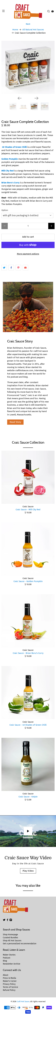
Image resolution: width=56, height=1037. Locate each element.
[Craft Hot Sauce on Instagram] (10, 920)
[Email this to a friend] (25, 267)
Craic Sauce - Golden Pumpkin (28, 581)
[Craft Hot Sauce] (28, 11)
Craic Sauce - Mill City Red (28, 509)
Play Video (28, 870)
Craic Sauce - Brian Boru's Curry (28, 653)
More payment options (28, 254)
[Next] (36, 98)
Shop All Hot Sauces (12, 940)
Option (4, 210)
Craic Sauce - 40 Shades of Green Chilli (28, 725)
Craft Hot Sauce (23, 1001)
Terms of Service (10, 987)
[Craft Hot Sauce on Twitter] (4, 920)
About (5, 975)
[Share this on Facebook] (11, 267)
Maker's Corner (10, 981)
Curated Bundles (10, 937)
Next (28, 24)
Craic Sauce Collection (28, 442)
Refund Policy (9, 990)
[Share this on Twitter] (4, 267)
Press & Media (9, 978)
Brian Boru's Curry (10, 182)
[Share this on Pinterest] (18, 267)
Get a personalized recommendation (19, 943)
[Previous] (19, 98)
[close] (53, 1)
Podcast (6, 958)
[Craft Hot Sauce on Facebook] (7, 920)
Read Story (15, 422)
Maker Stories (9, 955)
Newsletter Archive (11, 964)
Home (15, 30)
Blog (5, 961)
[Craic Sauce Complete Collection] (28, 67)
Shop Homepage (10, 934)
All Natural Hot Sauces (33, 30)
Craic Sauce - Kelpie (28, 796)
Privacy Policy (9, 984)
